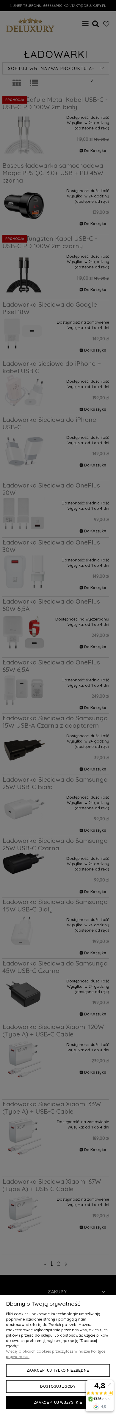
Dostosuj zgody (58, 1386)
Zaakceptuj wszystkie (58, 1402)
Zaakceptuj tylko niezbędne (58, 1370)
